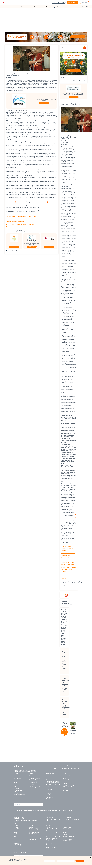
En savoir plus (44, 103)
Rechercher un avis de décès (52, 781)
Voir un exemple (32, 787)
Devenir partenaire (18, 793)
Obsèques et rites (67, 775)
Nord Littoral (48, 798)
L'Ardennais (48, 793)
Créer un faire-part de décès (52, 777)
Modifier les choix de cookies (46, 810)
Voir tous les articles (13, 250)
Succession (65, 778)
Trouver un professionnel (19, 794)
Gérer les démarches (41, 6)
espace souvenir (44, 196)
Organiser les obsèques (29, 6)
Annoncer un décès (72, 2)
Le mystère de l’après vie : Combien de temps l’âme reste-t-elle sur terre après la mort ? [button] (64, 627)
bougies (47, 164)
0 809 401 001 (64, 768)
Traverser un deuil (67, 789)
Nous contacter (17, 783)
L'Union (47, 790)
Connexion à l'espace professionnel (18, 791)
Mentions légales (20, 810)
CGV (62, 810)
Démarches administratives (35, 779)
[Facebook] (43, 768)
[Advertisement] (46, 20)
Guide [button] (64, 714)
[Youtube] (55, 768)
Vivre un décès (66, 777)
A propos (16, 775)
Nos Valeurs (16, 777)
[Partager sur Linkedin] (24, 231)
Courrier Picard (49, 789)
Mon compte (85, 2)
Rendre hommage (53, 6)
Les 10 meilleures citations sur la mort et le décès (18, 219)
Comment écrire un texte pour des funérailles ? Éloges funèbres (21, 227)
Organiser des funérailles (68, 785)
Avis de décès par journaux (52, 786)
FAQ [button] (64, 691)
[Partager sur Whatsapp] (20, 231)
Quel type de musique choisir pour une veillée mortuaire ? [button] (64, 616)
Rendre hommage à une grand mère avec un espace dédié (31, 202)
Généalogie (65, 790)
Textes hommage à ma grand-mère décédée (68, 455)
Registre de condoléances (34, 778)
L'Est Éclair (48, 794)
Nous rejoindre (17, 779)
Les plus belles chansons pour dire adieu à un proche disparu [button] (63, 639)
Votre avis (16, 786)
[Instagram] (47, 768)
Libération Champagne (51, 796)
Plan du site (66, 810)
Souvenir (65, 781)
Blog (11, 43)
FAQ (15, 785)
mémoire (42, 163)
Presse (15, 781)
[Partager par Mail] (27, 231)
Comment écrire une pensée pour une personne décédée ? (20, 224)
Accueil (7, 43)
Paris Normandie (49, 797)
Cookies (55, 810)
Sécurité (16, 782)
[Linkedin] (51, 768)
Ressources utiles (77, 6)
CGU (59, 810)
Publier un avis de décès (51, 775)
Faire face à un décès (67, 786)
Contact (87, 6)
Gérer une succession (67, 787)
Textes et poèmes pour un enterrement (68, 484)
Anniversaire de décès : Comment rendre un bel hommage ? (21, 216)
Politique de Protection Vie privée (32, 810)
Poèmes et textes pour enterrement (15, 221)
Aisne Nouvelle (49, 792)
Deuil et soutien (66, 779)
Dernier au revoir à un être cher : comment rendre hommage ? (67, 576)
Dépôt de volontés (33, 782)
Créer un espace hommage (69, 516)
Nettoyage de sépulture (34, 781)
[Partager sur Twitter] (17, 231)
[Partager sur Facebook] (14, 231)
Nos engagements (18, 778)
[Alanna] (5, 2)
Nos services (31, 775)
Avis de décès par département (53, 782)
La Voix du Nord (49, 788)
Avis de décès (17, 6)
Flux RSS (71, 810)
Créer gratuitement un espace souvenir (65, 731)
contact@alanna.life (74, 768)
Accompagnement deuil (65, 6)
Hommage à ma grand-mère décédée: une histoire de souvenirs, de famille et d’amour (32, 43)
